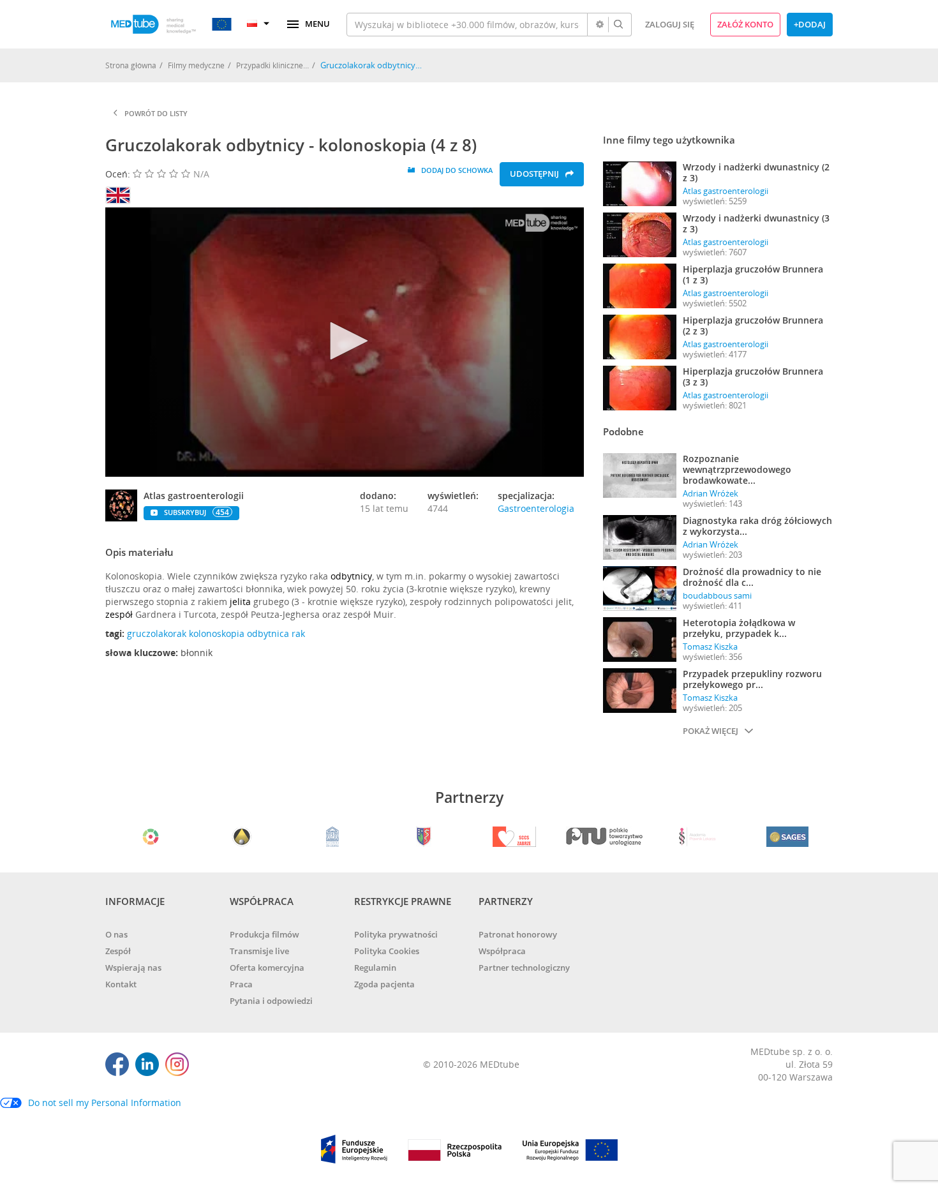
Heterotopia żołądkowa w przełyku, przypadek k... (739, 628)
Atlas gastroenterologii (725, 191)
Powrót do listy (156, 113)
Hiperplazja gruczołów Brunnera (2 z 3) (753, 325)
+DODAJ (810, 24)
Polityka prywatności (396, 934)
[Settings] (600, 25)
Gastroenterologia (536, 508)
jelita (240, 601)
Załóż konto (745, 24)
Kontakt (121, 984)
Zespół (118, 951)
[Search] (618, 25)
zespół (119, 614)
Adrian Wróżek (710, 493)
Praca (241, 984)
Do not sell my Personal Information (104, 1102)
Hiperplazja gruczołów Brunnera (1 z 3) (753, 274)
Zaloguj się (669, 24)
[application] (344, 342)
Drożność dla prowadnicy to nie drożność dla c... (752, 576)
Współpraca (502, 951)
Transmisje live (259, 951)
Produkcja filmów (264, 934)
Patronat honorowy (518, 934)
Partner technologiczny (524, 967)
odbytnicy (351, 576)
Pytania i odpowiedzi (271, 1000)
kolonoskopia (216, 633)
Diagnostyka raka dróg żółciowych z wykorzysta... (757, 525)
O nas (116, 934)
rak (298, 633)
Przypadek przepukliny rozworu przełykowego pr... (752, 679)
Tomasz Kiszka (710, 646)
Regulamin (375, 967)
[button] (344, 341)
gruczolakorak (156, 633)
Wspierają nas (133, 967)
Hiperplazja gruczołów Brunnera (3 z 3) (753, 376)
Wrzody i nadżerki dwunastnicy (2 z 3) (756, 172)
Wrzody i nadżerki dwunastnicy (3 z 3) (756, 223)
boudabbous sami (717, 595)
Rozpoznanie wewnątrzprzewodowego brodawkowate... (737, 469)
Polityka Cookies (386, 951)
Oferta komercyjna (267, 967)
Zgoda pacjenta (384, 984)
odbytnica (268, 633)
